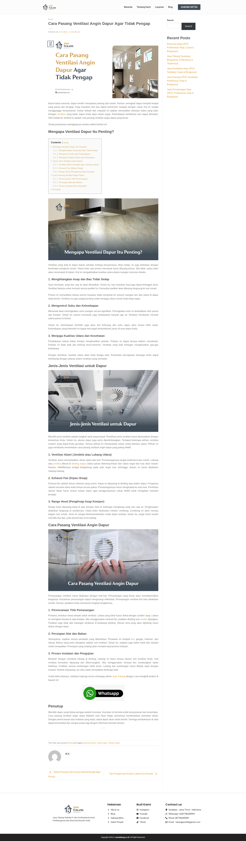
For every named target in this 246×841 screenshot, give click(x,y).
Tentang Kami (144, 7)
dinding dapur (79, 463)
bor (132, 639)
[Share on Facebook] (93, 733)
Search (170, 20)
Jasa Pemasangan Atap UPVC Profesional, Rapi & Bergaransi (180, 93)
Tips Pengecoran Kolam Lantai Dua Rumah (131, 774)
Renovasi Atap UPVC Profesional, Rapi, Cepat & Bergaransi (180, 47)
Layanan (159, 7)
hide (65, 143)
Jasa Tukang (118, 676)
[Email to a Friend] (103, 733)
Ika (78, 32)
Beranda (128, 7)
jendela (57, 463)
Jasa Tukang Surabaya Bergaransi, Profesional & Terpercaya (180, 60)
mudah (143, 619)
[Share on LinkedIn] (113, 733)
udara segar (102, 743)
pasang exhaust (89, 743)
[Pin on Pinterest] (108, 733)
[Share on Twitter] (98, 733)
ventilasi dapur (114, 743)
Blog (170, 7)
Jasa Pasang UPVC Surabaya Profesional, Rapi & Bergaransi (182, 81)
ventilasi (61, 114)
